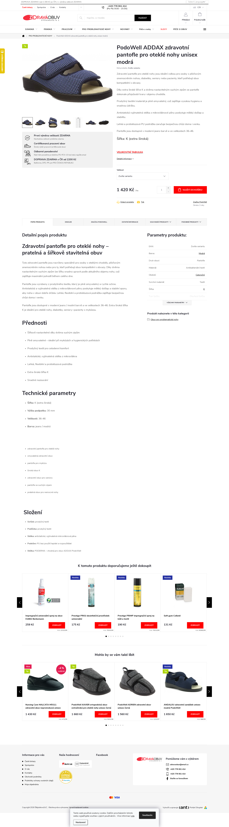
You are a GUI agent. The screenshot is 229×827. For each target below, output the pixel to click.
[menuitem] (31, 29)
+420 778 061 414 (177, 769)
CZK (199, 7)
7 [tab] (120, 636)
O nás (52, 7)
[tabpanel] (45, 602)
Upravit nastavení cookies (78, 807)
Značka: (200, 202)
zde (132, 816)
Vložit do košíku (192, 189)
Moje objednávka (32, 784)
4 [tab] (113, 636)
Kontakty (62, 7)
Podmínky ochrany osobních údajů (39, 780)
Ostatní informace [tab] (130, 222)
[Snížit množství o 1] (168, 191)
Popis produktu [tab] (38, 222)
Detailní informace (124, 158)
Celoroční (200, 274)
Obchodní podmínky (33, 776)
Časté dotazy (27, 7)
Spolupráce (41, 7)
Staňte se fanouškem (179, 778)
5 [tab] (115, 636)
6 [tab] (118, 636)
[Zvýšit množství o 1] (168, 188)
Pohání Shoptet (196, 807)
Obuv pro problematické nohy (164, 319)
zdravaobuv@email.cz (179, 764)
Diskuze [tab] (68, 222)
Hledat (142, 17)
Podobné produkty (190, 222)
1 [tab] (106, 636)
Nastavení (80, 822)
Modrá (202, 253)
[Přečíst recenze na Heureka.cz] (65, 776)
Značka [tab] (99, 222)
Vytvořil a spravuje (170, 807)
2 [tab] (108, 636)
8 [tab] (123, 636)
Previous (19, 602)
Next (209, 602)
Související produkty (159, 222)
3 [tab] (111, 636)
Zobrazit (56, 625)
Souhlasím (147, 815)
